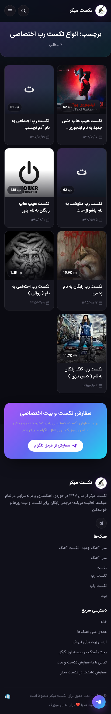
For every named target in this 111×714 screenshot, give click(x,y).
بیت (103, 596)
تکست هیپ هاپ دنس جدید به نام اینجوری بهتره (82, 128)
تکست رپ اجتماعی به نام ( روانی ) (31, 290)
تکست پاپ (98, 586)
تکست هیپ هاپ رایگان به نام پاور (34, 207)
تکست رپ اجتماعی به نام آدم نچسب (31, 124)
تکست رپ (99, 576)
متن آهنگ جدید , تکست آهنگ (83, 548)
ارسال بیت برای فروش (90, 642)
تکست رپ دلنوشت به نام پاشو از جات (83, 207)
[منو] (10, 10)
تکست (101, 568)
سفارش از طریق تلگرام (52, 445)
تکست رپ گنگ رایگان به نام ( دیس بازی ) (83, 373)
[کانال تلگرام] (101, 523)
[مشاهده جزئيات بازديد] (7, 696)
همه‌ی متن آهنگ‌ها (92, 632)
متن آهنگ (99, 558)
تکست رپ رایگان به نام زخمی (82, 290)
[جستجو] (23, 10)
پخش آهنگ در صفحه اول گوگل (83, 652)
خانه (103, 622)
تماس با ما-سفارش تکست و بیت (82, 662)
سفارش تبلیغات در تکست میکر (83, 672)
